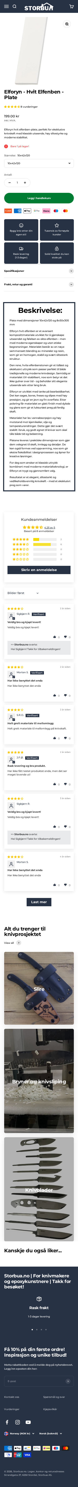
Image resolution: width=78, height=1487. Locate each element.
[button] (12, 106)
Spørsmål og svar (54, 1396)
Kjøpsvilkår (50, 1409)
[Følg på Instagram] (17, 1422)
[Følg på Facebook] (7, 1422)
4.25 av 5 (49, 527)
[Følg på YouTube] (28, 1422)
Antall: (8, 174)
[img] (15, 608)
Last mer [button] (39, 902)
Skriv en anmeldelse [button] (39, 570)
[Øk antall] (25, 183)
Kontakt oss (11, 1396)
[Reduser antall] (9, 183)
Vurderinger (11, 1409)
